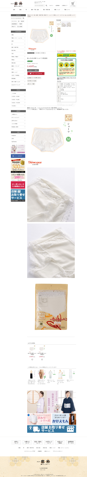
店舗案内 (40, 451)
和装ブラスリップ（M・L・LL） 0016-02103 (51, 381)
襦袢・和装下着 (39, 15)
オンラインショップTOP (30, 451)
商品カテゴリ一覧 (31, 15)
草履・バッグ (52, 447)
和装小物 (45, 447)
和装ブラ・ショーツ (48, 15)
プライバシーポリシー (57, 451)
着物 (19, 447)
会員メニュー (47, 451)
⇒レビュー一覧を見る (16, 180)
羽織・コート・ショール (63, 447)
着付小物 (38, 447)
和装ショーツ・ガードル (59, 15)
